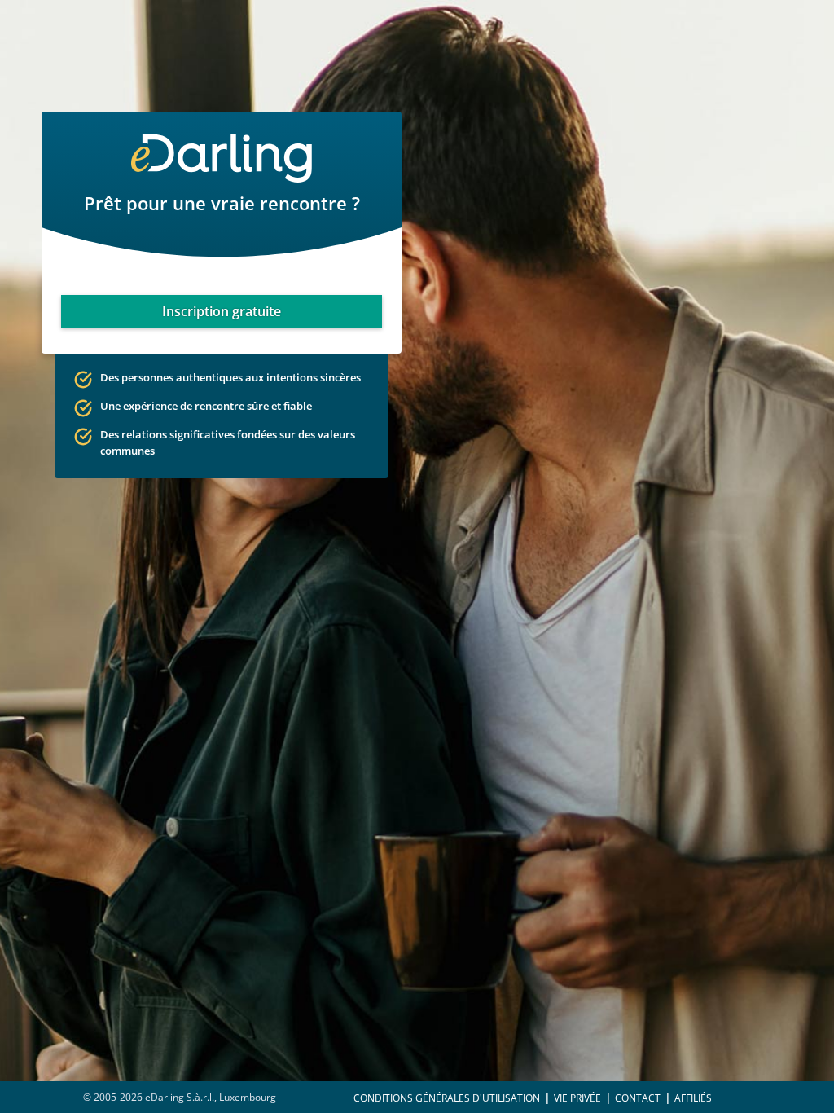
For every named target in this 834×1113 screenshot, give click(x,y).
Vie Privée (577, 1098)
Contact (638, 1098)
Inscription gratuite (221, 311)
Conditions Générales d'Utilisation (446, 1098)
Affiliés (693, 1098)
